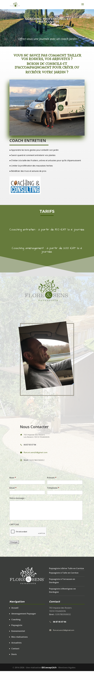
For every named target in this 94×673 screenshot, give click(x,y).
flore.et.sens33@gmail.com (35, 452)
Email (12, 488)
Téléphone (53, 488)
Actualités (16, 642)
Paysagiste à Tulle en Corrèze (63, 572)
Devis (14, 654)
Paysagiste (16, 625)
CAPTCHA (14, 524)
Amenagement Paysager (23, 613)
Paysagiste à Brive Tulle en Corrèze (66, 568)
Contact (15, 648)
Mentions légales (66, 667)
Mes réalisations (19, 637)
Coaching (16, 619)
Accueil (14, 607)
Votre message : (17, 498)
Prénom (51, 477)
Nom (12, 477)
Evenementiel (18, 631)
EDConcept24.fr (49, 667)
